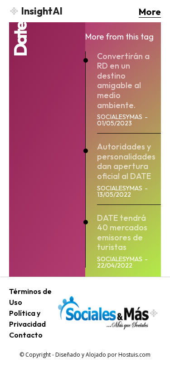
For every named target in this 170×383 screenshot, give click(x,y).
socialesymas (119, 117)
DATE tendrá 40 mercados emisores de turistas (122, 233)
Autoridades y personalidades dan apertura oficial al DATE (126, 161)
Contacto (26, 334)
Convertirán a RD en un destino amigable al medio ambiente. (123, 80)
